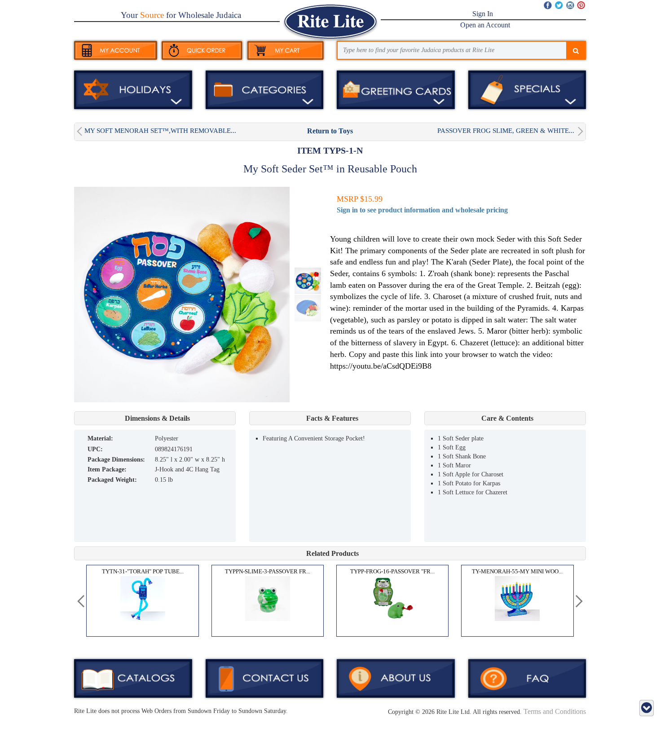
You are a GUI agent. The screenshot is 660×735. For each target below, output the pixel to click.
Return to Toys (330, 131)
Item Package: (107, 469)
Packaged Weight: (112, 479)
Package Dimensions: (116, 459)
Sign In (482, 14)
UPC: (95, 449)
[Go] (576, 51)
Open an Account (485, 25)
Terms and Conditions (555, 711)
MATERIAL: (100, 438)
